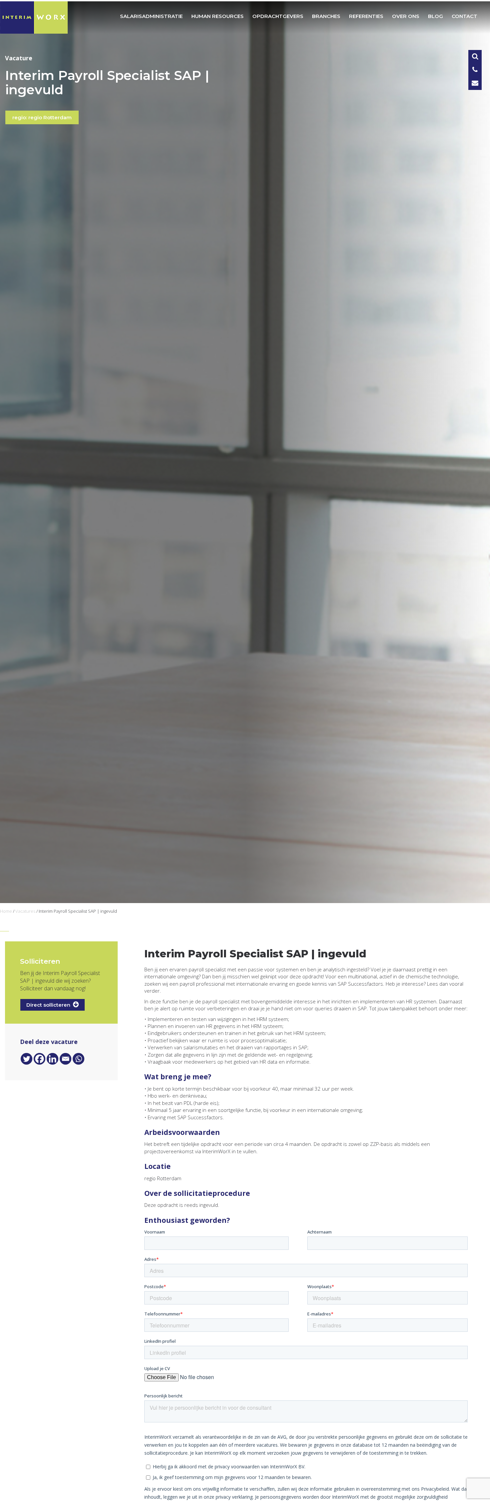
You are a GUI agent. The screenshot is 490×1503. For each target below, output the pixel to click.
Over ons (405, 16)
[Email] (65, 1059)
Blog (435, 16)
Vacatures (25, 911)
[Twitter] (26, 1059)
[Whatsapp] (78, 1059)
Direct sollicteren (49, 1005)
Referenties (366, 16)
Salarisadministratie (151, 16)
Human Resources (217, 16)
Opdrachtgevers (277, 16)
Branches (326, 16)
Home (6, 911)
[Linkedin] (52, 1059)
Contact (464, 16)
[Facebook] (39, 1059)
